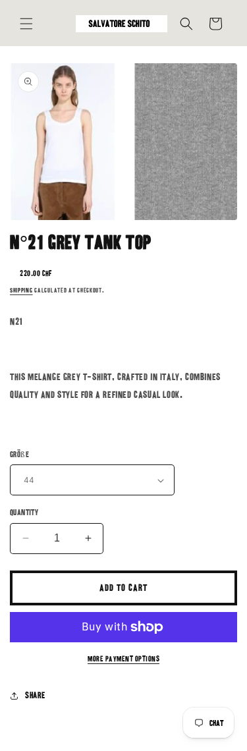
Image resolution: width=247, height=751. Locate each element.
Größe (19, 454)
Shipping (21, 290)
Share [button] (35, 695)
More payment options (123, 658)
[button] (26, 23)
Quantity (24, 512)
